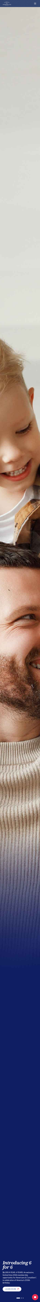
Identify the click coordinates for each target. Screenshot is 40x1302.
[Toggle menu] (35, 3)
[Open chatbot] (35, 1297)
